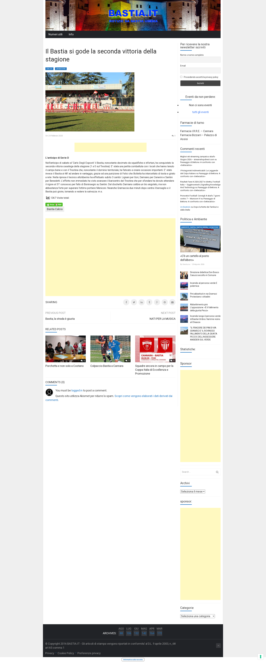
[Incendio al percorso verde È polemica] (184, 286)
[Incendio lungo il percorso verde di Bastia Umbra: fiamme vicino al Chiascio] (184, 319)
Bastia (192, 227)
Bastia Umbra (202, 227)
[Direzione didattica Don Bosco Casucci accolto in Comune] (184, 275)
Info (71, 34)
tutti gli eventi (200, 112)
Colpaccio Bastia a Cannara (106, 365)
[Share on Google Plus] (157, 302)
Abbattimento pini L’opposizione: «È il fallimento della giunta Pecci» (204, 307)
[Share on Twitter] (134, 302)
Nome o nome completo (192, 55)
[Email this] (172, 302)
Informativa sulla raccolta (133, 659)
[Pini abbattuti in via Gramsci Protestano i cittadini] (184, 297)
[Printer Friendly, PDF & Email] (54, 204)
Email (183, 65)
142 (144, 633)
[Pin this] (165, 302)
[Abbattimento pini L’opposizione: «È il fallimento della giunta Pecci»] (184, 307)
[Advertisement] (111, 147)
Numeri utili (55, 34)
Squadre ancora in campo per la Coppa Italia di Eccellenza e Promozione (154, 369)
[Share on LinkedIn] (142, 302)
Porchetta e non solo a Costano (64, 365)
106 (129, 633)
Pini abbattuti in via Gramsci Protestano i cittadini (203, 295)
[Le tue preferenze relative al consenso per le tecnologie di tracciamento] (261, 657)
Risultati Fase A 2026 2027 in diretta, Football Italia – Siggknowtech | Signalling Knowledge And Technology (200, 185)
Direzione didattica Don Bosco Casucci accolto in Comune (204, 274)
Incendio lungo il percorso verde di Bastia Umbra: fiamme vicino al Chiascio (205, 319)
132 (136, 633)
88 (121, 633)
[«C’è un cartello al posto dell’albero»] (200, 239)
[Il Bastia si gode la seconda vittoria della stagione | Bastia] (133, 15)
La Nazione (61, 69)
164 (152, 633)
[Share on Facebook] (126, 302)
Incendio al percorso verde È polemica (203, 284)
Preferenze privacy (89, 653)
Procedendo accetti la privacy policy (200, 77)
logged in (77, 390)
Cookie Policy (66, 653)
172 (159, 633)
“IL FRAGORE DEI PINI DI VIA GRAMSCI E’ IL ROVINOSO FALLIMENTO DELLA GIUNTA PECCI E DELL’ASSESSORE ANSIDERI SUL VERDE (203, 333)
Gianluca (186, 264)
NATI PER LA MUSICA (162, 318)
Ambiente (185, 227)
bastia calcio (55, 209)
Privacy (49, 653)
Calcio (49, 69)
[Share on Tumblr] (149, 302)
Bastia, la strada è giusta (60, 318)
